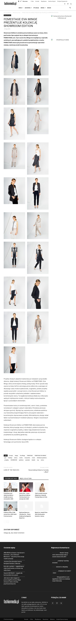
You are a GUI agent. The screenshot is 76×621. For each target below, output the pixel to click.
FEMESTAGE (30, 455)
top (38, 460)
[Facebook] (64, 4)
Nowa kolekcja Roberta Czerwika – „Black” (39, 471)
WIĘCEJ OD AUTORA (26, 478)
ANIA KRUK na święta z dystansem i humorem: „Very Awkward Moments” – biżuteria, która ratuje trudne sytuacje (14, 555)
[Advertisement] (26, 448)
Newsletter (45, 619)
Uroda (42, 7)
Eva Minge (22, 455)
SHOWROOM (14, 460)
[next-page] (8, 522)
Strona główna (7, 12)
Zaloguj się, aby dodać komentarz (14, 533)
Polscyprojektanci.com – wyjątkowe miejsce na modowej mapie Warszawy (61, 579)
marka (21, 457)
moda (33, 457)
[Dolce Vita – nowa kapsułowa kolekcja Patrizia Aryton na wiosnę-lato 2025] (26, 487)
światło (33, 460)
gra (5, 457)
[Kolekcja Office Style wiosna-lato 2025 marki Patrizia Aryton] (10, 506)
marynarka (27, 457)
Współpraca (44, 1)
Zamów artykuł (52, 1)
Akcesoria (27, 7)
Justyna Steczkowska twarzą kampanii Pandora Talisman (13, 562)
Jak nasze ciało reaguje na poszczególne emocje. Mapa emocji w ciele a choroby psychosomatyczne (12, 581)
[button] (70, 8)
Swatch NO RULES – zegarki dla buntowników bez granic (13, 574)
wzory (42, 460)
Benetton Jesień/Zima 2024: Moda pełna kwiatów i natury (41, 514)
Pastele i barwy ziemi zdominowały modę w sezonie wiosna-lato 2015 (60, 554)
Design (49, 7)
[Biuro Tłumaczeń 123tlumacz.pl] (61, 24)
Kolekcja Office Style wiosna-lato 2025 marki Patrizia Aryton (10, 514)
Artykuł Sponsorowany (62, 619)
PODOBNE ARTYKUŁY (11, 478)
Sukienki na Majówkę (62, 567)
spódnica (21, 460)
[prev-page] (5, 522)
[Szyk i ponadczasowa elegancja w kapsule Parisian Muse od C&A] (42, 487)
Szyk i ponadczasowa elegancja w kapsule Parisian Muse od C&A (41, 495)
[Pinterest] (67, 4)
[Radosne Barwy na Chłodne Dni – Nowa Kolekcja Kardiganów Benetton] (26, 506)
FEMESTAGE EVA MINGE (40, 455)
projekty (7, 460)
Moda (20, 7)
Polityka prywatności (62, 1)
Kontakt (37, 1)
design (16, 455)
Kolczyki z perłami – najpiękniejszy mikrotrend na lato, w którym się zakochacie (14, 568)
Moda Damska (16, 12)
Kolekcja (10, 457)
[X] (71, 4)
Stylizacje (36, 7)
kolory (15, 457)
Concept (11, 455)
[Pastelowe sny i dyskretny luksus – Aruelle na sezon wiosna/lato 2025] (10, 487)
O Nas (32, 1)
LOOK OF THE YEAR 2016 (11, 470)
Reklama (52, 619)
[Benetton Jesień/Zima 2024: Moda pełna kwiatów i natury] (42, 506)
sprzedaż (27, 460)
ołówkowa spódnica (42, 457)
